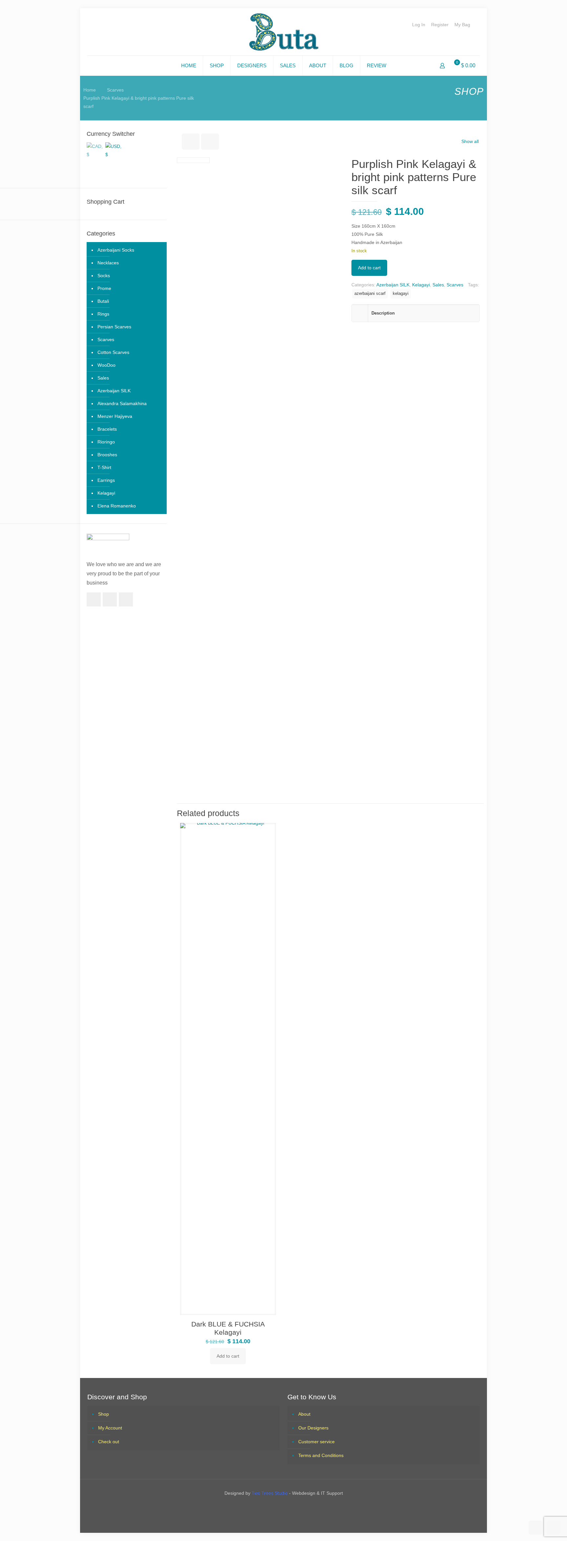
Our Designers (313, 1427)
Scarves (115, 89)
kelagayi (401, 293)
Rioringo (106, 441)
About (304, 1414)
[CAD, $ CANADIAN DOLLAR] (95, 148)
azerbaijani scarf (370, 293)
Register (440, 24)
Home (89, 89)
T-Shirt (104, 467)
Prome (104, 288)
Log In (418, 24)
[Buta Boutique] (283, 31)
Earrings (106, 480)
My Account (110, 1427)
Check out (108, 1441)
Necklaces (108, 262)
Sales (438, 284)
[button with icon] (94, 599)
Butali (103, 301)
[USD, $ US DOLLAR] (113, 148)
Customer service (316, 1441)
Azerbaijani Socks (115, 250)
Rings (103, 314)
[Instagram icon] (289, 1507)
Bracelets (107, 429)
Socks (103, 275)
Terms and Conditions (321, 1455)
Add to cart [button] (228, 1356)
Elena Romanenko (116, 505)
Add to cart (369, 267)
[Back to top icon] (535, 1527)
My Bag (462, 24)
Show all (470, 141)
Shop (103, 1414)
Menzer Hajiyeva (114, 416)
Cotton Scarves (113, 352)
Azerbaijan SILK (393, 284)
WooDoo (106, 365)
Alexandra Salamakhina (122, 403)
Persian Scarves (114, 326)
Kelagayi (421, 284)
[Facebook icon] (278, 1507)
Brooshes (107, 454)
